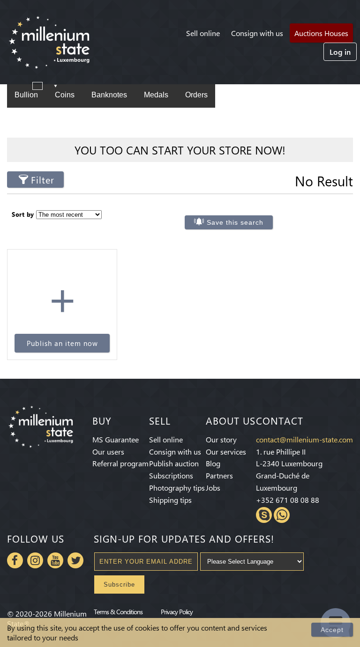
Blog (213, 463)
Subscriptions (171, 475)
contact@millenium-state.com (304, 439)
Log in (340, 52)
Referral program (120, 463)
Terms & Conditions (118, 611)
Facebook (15, 560)
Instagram (35, 560)
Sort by (23, 214)
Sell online (203, 33)
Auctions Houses (321, 33)
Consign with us (257, 33)
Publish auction (174, 463)
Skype (264, 515)
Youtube (55, 560)
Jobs (213, 488)
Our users (108, 451)
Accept (332, 629)
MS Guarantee (115, 439)
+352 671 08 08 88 (287, 500)
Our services (226, 451)
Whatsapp (282, 515)
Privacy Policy (177, 611)
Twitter (75, 560)
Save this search (235, 222)
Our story (221, 439)
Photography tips (177, 488)
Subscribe (119, 584)
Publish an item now (62, 343)
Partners (219, 475)
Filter (42, 179)
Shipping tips (170, 500)
